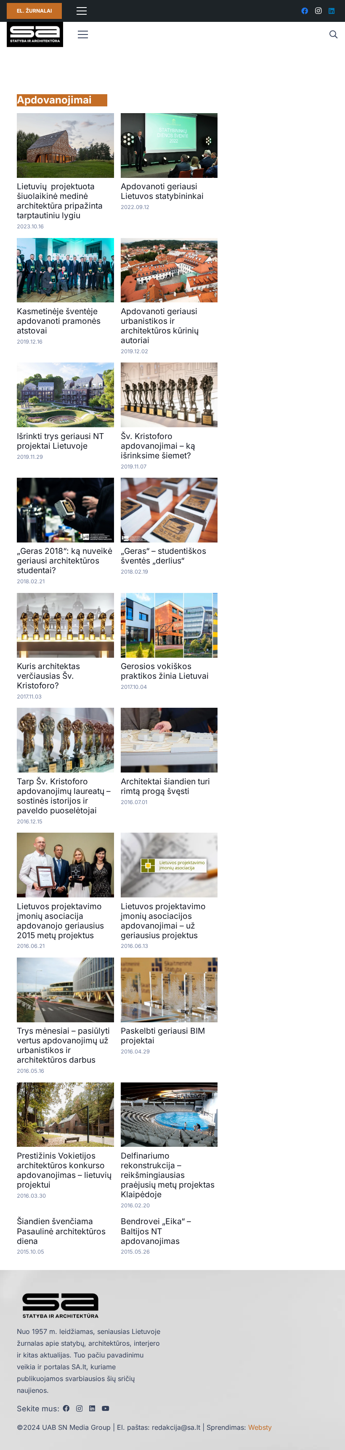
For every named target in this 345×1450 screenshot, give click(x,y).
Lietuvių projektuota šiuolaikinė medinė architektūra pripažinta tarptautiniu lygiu (60, 200)
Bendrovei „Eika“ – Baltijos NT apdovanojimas (156, 1231)
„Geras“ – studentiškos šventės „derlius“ (163, 556)
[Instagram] (318, 11)
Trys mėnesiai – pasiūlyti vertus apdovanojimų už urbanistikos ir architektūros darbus (63, 1045)
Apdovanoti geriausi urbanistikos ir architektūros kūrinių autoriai (160, 325)
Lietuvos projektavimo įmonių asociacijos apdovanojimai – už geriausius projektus (163, 920)
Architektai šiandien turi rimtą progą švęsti (165, 786)
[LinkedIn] (331, 11)
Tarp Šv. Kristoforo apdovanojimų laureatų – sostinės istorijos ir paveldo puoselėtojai (64, 795)
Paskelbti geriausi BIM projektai (163, 1035)
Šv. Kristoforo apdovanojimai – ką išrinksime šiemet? (158, 445)
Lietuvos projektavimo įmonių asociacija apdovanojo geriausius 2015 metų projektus (60, 920)
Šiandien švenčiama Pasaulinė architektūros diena (61, 1231)
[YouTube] (105, 1408)
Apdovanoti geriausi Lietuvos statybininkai (162, 191)
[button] (333, 34)
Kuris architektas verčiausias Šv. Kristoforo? (48, 676)
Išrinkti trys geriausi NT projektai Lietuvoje (60, 441)
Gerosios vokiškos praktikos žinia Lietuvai (165, 671)
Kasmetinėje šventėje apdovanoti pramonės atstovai (59, 321)
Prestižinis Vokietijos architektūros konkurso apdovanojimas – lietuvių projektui (64, 1170)
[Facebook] (304, 11)
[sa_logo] (35, 34)
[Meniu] (81, 10)
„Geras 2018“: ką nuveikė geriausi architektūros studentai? (64, 560)
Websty (260, 1427)
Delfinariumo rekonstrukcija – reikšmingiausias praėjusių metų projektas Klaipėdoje (168, 1175)
